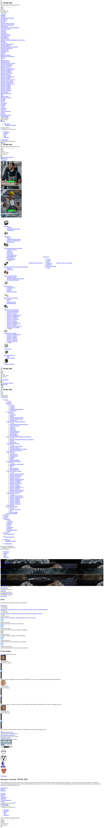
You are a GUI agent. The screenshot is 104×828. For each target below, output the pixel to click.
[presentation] (1, 731)
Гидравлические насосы (7, 593)
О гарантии (4, 585)
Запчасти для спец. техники (17, 473)
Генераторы (4, 596)
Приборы (12, 406)
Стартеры (3, 590)
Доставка (3, 794)
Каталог (9, 402)
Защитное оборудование (16, 446)
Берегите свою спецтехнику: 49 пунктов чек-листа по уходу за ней (18, 617)
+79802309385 (4, 116)
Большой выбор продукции (8, 735)
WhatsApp (6, 137)
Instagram (6, 133)
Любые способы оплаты (7, 732)
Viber (5, 134)
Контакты (3, 567)
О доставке (4, 579)
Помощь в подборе (5, 737)
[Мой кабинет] (1, 381)
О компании (10, 521)
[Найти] (2, 8)
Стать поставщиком (6, 800)
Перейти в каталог (6, 562)
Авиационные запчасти (16, 495)
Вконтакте (6, 131)
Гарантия (3, 793)
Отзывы (3, 801)
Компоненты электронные (17, 464)
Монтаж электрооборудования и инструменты (22, 439)
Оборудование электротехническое (19, 424)
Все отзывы (4, 654)
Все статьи (3, 605)
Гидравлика (13, 414)
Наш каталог (4, 573)
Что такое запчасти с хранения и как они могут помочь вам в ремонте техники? (21, 613)
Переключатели (14, 454)
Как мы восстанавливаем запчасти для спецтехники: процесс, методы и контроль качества (24, 609)
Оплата (2, 796)
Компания (3, 790)
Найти (2, 821)
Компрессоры (4, 588)
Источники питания (15, 509)
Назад (9, 401)
